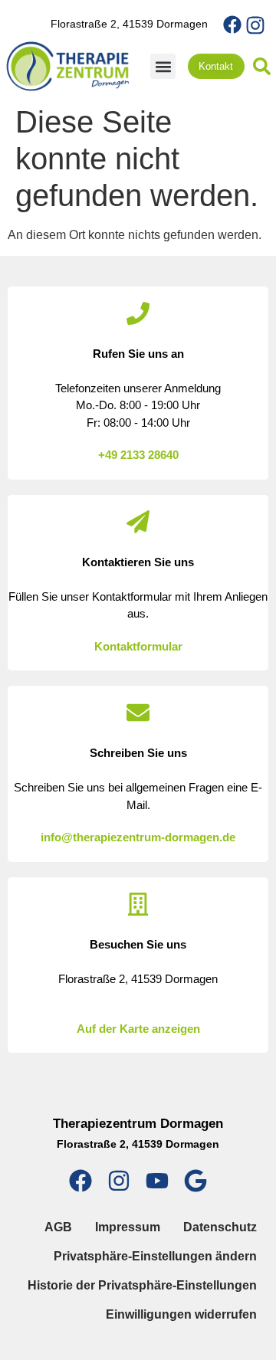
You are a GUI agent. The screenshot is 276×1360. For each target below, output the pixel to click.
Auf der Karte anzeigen (138, 1028)
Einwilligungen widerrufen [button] (181, 1314)
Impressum (127, 1227)
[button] (163, 66)
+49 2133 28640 (138, 454)
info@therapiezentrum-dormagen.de (138, 837)
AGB (58, 1227)
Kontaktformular (138, 646)
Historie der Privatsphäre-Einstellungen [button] (142, 1285)
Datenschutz (220, 1227)
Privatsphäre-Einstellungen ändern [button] (155, 1256)
